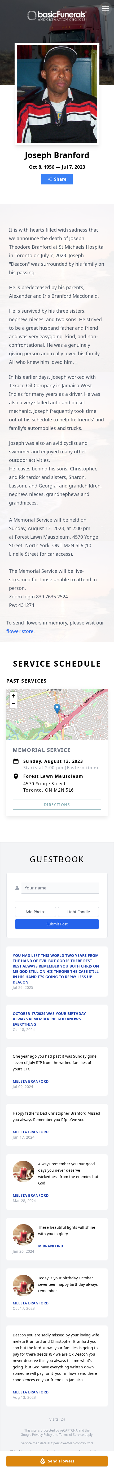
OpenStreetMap (62, 1443)
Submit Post (57, 923)
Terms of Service (71, 1434)
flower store (19, 631)
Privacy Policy (42, 1434)
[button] (57, 708)
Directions (57, 804)
